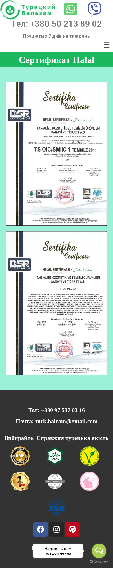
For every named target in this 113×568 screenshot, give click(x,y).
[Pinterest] (72, 529)
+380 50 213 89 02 (66, 24)
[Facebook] (40, 529)
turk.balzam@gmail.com (66, 421)
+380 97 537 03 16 (63, 410)
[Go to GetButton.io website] (99, 562)
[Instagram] (56, 529)
